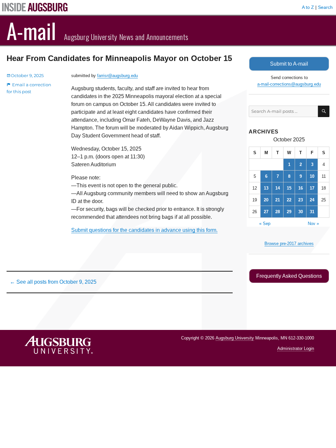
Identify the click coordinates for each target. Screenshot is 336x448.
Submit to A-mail (289, 64)
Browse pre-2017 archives (289, 243)
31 (312, 211)
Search (325, 7)
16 (300, 188)
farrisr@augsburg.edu (117, 75)
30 (300, 211)
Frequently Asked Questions (289, 276)
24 (312, 199)
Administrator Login (295, 348)
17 (312, 188)
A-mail (31, 30)
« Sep (264, 223)
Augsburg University (235, 338)
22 (289, 199)
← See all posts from (53, 282)
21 (277, 199)
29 (289, 211)
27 (266, 211)
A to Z (308, 7)
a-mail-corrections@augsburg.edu (289, 84)
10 (312, 176)
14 (277, 188)
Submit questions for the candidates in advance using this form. (144, 230)
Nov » (313, 223)
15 (289, 188)
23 (300, 199)
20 (266, 199)
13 (266, 188)
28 (277, 211)
